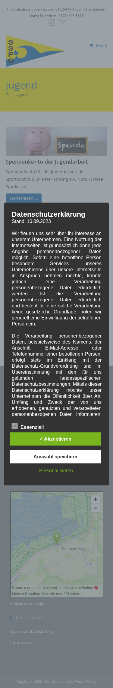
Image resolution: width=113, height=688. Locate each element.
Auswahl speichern (55, 456)
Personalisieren (56, 470)
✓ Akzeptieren (55, 438)
